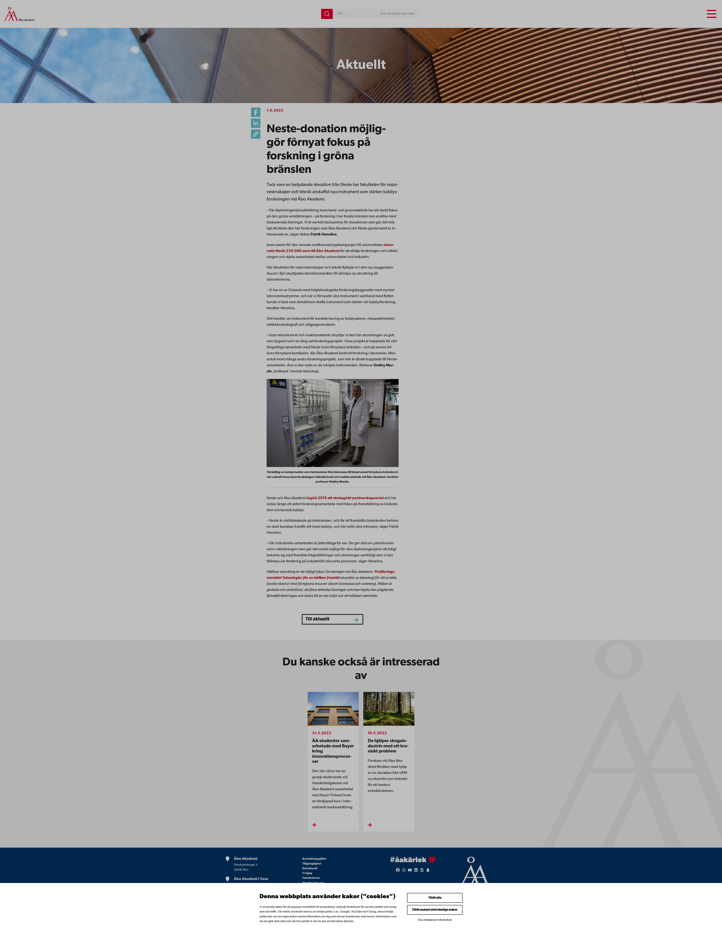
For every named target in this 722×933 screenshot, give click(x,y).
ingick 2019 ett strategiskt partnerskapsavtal (345, 498)
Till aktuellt (317, 619)
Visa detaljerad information (435, 920)
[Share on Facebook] (255, 112)
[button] (255, 134)
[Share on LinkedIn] (255, 123)
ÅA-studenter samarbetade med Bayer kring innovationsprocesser (333, 751)
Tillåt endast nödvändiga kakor (435, 909)
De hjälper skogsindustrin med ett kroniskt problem (388, 746)
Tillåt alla (434, 897)
